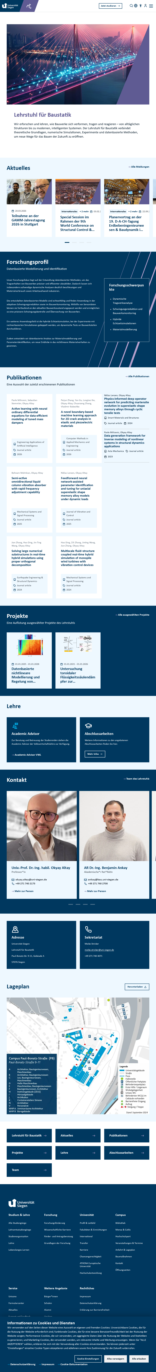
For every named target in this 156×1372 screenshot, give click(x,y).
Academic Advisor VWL (28, 754)
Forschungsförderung (54, 1223)
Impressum (48, 1364)
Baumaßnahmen (123, 1256)
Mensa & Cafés (123, 1230)
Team (15, 1170)
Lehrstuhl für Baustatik (27, 1135)
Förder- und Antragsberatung (58, 1236)
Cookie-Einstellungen (88, 1359)
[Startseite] (21, 1203)
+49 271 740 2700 (98, 883)
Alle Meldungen (140, 166)
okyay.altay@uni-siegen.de (31, 879)
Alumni (47, 1310)
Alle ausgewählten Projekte (133, 614)
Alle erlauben (139, 1359)
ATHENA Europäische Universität (90, 1265)
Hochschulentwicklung (91, 1273)
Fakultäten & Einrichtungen (93, 1230)
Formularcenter (16, 1303)
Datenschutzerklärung (22, 1364)
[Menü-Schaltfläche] (145, 5)
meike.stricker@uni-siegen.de (99, 950)
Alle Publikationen (138, 376)
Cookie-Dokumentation (74, 1364)
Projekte (17, 1152)
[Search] (131, 5)
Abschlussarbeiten (121, 1152)
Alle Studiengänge (17, 1223)
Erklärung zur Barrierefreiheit (94, 1310)
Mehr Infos (93, 754)
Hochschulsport (123, 1236)
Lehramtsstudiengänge (20, 1230)
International (86, 1236)
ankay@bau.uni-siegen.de (103, 879)
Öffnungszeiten (122, 1270)
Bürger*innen (51, 1296)
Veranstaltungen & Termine (129, 1243)
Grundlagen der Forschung (57, 1243)
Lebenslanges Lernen (19, 1250)
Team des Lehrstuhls (137, 778)
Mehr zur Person (24, 891)
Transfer (84, 1243)
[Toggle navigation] (151, 6)
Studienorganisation (18, 1236)
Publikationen (118, 1135)
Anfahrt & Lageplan (125, 1250)
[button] (140, 5)
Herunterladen (135, 987)
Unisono (12, 1296)
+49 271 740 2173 (25, 883)
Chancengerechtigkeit (90, 1256)
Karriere (84, 1250)
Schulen (48, 1303)
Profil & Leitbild (87, 1223)
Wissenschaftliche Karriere (57, 1230)
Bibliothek (120, 1223)
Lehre (64, 1152)
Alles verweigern (115, 1359)
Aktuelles (67, 1135)
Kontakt (119, 1263)
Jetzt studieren (108, 6)
